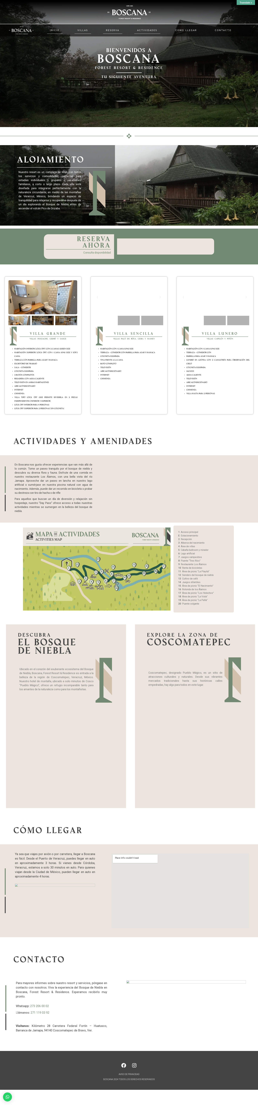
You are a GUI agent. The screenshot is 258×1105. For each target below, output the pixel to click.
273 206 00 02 (39, 1006)
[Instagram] (134, 1065)
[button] (11, 297)
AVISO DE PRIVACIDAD (129, 1074)
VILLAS (82, 30)
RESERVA (112, 30)
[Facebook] (124, 1065)
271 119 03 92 (40, 1012)
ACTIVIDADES (147, 30)
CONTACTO (223, 30)
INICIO (55, 30)
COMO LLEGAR (186, 30)
